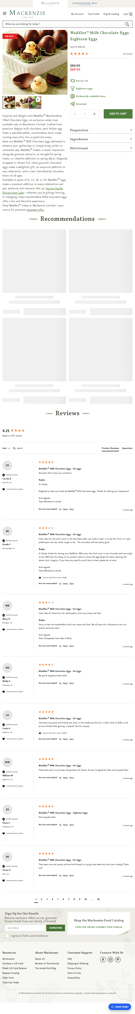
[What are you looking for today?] (127, 24)
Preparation (79, 130)
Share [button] (71, 509)
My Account (8, 959)
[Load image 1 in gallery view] (8, 102)
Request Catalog (10, 973)
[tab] (110, 448)
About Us (40, 959)
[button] (4, 14)
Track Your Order (10, 982)
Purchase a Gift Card (12, 963)
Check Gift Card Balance (14, 968)
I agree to (29, 935)
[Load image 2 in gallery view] (21, 102)
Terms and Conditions (35, 935)
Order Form (8, 978)
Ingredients (79, 139)
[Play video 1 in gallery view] (35, 102)
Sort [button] (5, 448)
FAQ (70, 959)
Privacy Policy (74, 968)
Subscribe (55, 927)
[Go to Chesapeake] (85, 4)
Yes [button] (60, 509)
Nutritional (79, 148)
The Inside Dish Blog (45, 968)
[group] (19, 431)
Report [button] (65, 509)
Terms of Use (74, 973)
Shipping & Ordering (78, 963)
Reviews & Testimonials (47, 963)
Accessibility (74, 978)
